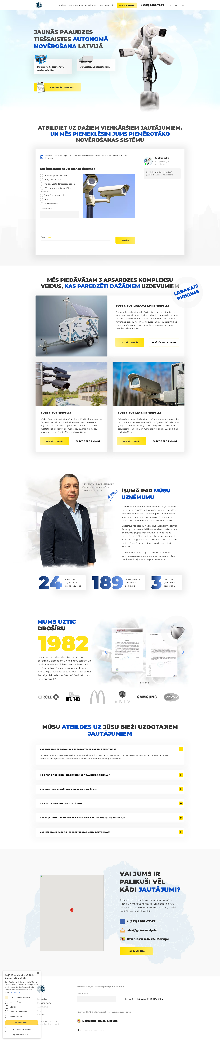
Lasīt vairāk (15, 992)
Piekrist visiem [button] (21, 1023)
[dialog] (22, 1004)
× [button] (38, 973)
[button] (21, 1035)
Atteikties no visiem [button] (22, 1029)
